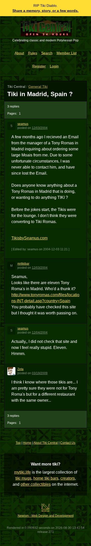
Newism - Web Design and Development (46, 515)
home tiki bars (45, 478)
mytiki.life (22, 472)
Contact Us (67, 443)
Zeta (20, 369)
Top (18, 443)
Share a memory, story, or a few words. (45, 11)
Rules (32, 53)
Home (27, 443)
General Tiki (38, 87)
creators (67, 478)
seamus (22, 124)
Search (47, 53)
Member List (67, 53)
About (19, 53)
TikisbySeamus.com (29, 238)
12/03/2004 (40, 128)
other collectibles (35, 484)
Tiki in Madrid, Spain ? (40, 94)
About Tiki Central (45, 443)
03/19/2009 (40, 373)
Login (54, 66)
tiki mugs (23, 478)
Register (39, 66)
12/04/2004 (40, 332)
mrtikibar (23, 263)
